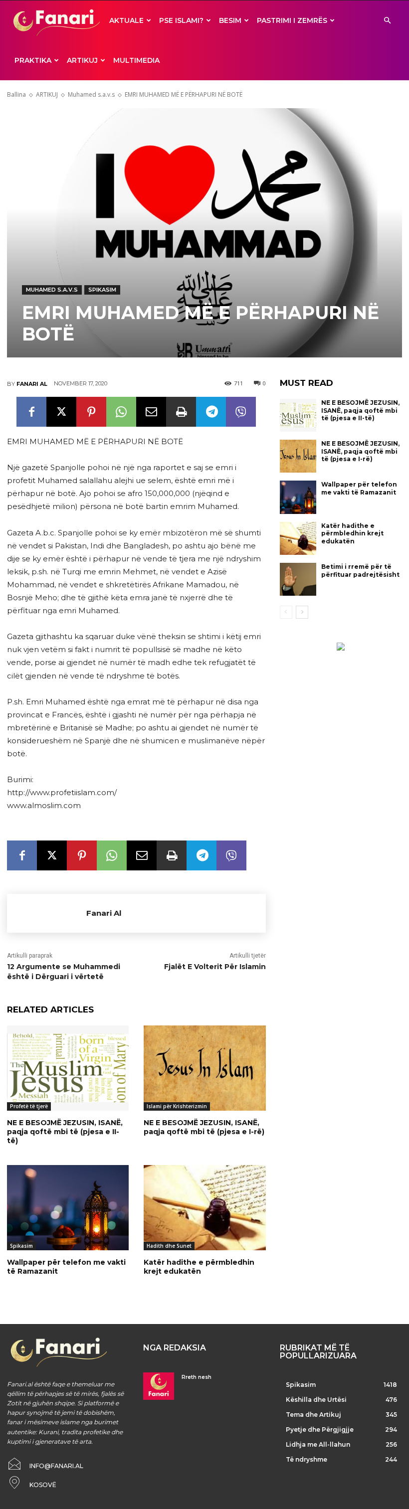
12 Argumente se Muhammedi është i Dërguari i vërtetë (63, 971)
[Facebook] (31, 412)
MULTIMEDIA (136, 60)
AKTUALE (126, 20)
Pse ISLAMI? (181, 20)
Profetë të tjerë (29, 1106)
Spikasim (102, 289)
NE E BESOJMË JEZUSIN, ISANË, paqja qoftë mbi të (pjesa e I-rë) (204, 1127)
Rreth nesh (196, 1377)
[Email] (151, 412)
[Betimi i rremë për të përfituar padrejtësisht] (298, 579)
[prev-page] (286, 612)
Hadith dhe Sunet (169, 1245)
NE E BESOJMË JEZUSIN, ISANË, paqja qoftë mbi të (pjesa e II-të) (65, 1131)
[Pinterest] (91, 412)
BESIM (230, 20)
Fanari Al (31, 383)
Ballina (16, 94)
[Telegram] (211, 412)
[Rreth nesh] (158, 1386)
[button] (387, 20)
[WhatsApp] (121, 412)
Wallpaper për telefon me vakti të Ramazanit (66, 1267)
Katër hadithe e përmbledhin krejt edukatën (199, 1267)
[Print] (181, 412)
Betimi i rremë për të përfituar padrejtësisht (360, 570)
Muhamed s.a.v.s (91, 94)
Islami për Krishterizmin (177, 1106)
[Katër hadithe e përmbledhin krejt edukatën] (204, 1207)
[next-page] (302, 612)
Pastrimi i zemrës (292, 20)
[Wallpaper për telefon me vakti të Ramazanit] (68, 1207)
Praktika (32, 60)
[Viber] (241, 412)
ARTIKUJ (82, 60)
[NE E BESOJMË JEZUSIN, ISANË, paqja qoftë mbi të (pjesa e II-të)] (68, 1068)
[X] (61, 412)
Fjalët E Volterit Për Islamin (215, 966)
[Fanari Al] (46, 913)
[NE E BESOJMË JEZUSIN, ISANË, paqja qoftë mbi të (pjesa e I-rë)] (204, 1068)
